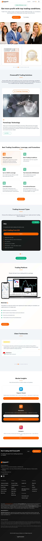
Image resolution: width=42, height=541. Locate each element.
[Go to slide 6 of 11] (21, 67)
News (33, 485)
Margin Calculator (4, 485)
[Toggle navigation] (38, 2)
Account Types (14, 483)
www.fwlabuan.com (7, 514)
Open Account (15, 17)
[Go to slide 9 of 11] (25, 67)
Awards (33, 487)
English (28, 1)
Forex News (3, 487)
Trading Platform (14, 485)
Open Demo (13, 491)
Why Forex (3, 493)
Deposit (12, 487)
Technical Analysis (4, 483)
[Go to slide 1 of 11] (13, 67)
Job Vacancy (34, 489)
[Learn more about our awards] (11, 55)
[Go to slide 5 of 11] (19, 67)
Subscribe (20, 419)
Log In (28, 451)
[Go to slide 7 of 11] (22, 67)
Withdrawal (13, 489)
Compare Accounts (21, 258)
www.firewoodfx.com (9, 503)
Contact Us (34, 491)
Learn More (6, 131)
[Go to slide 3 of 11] (16, 67)
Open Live (13, 493)
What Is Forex (3, 491)
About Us (34, 483)
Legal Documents (20, 536)
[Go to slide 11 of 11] (28, 67)
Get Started (4, 324)
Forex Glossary (4, 489)
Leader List (24, 483)
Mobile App (13, 495)
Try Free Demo (26, 17)
